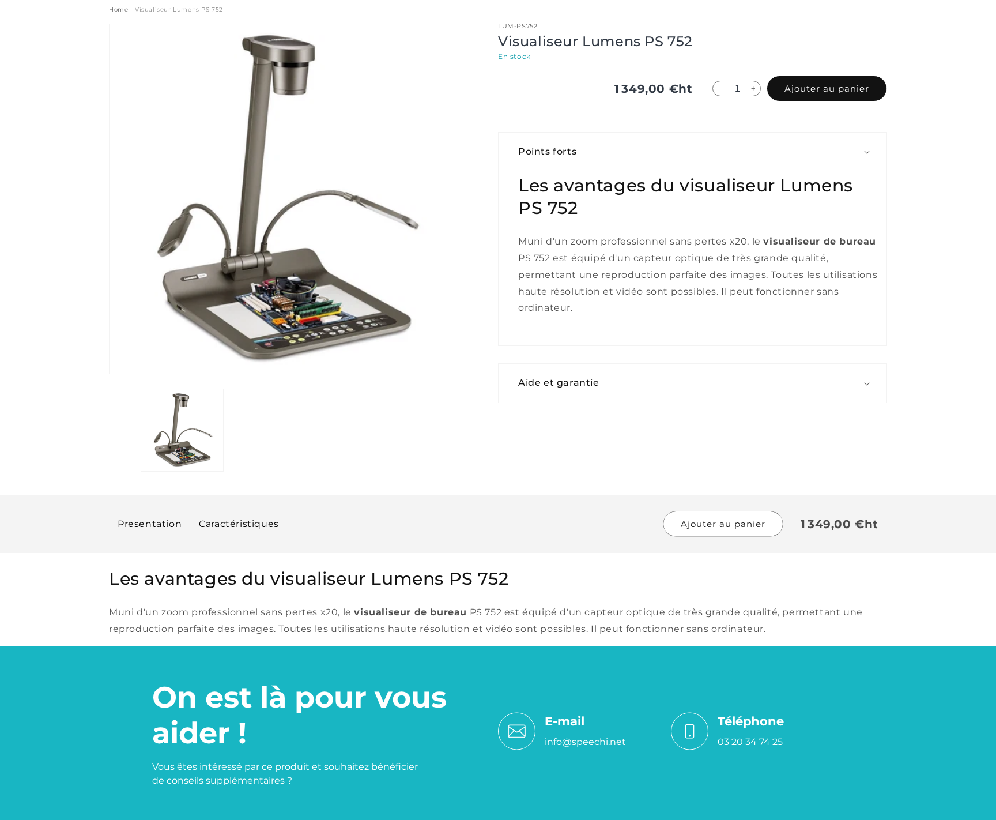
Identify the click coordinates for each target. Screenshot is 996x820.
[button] (698, 152)
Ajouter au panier (826, 88)
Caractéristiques (239, 523)
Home (118, 9)
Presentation (150, 523)
